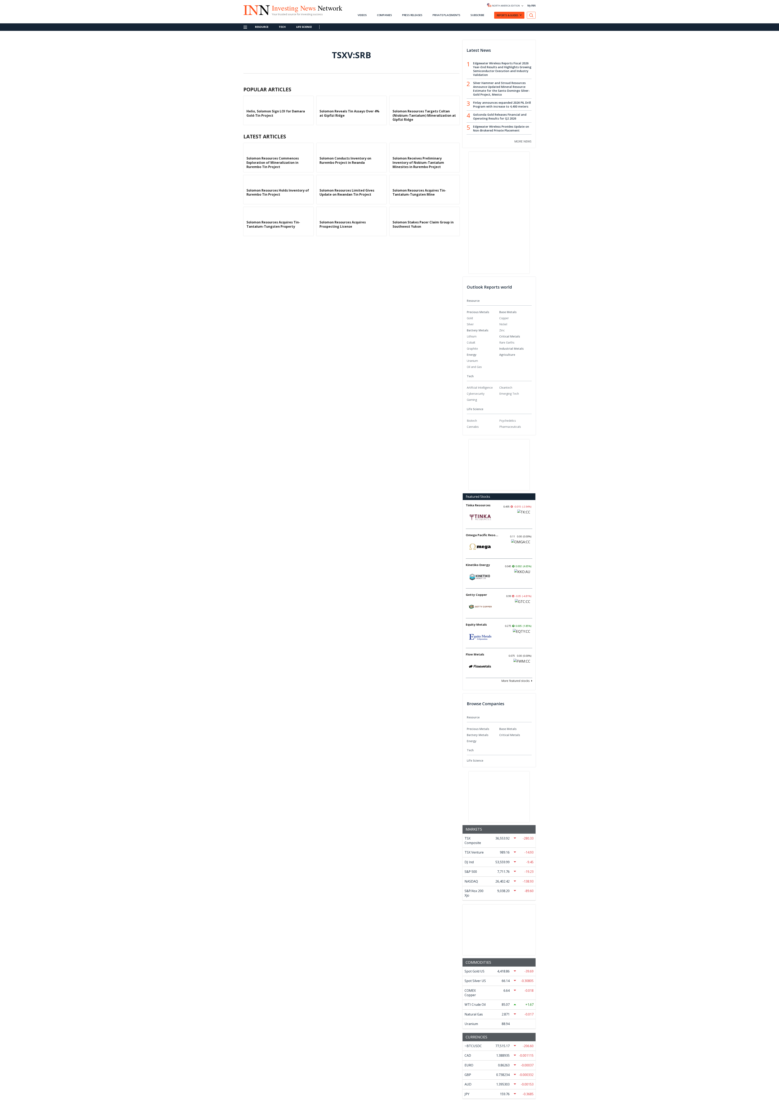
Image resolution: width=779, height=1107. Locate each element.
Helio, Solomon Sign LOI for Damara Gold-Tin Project (275, 113)
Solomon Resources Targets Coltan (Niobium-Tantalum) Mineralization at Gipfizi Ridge (424, 115)
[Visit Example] (531, 15)
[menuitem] (483, 318)
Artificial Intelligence (480, 387)
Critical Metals (509, 336)
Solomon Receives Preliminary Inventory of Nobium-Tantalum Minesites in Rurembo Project (418, 162)
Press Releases (412, 15)
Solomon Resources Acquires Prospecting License (343, 224)
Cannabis (473, 427)
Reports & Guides (507, 15)
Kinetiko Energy (478, 565)
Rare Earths (506, 342)
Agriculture (507, 355)
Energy (472, 355)
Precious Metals (478, 312)
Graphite (472, 348)
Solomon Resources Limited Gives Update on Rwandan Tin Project (347, 192)
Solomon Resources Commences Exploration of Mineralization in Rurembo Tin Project (272, 162)
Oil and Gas (474, 367)
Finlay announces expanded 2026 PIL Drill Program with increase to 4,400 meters (502, 104)
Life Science (304, 27)
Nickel (503, 324)
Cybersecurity (475, 394)
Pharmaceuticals (510, 427)
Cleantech (505, 387)
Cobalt (471, 342)
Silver (470, 324)
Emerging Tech (509, 394)
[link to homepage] (254, 9)
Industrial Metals (511, 348)
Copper (504, 318)
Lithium (472, 336)
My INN (531, 5)
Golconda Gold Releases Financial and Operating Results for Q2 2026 (499, 116)
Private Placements (446, 15)
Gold (470, 318)
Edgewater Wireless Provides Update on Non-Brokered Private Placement (501, 128)
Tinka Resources (478, 505)
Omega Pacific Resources (482, 535)
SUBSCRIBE (477, 15)
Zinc (502, 330)
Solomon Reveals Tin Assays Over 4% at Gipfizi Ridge (349, 113)
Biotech (472, 421)
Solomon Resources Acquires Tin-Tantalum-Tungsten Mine (419, 192)
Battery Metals (477, 330)
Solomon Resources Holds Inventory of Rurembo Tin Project (277, 192)
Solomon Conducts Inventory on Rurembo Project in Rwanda (345, 160)
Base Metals (507, 312)
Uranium (472, 361)
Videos (362, 15)
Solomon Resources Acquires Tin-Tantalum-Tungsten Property (273, 224)
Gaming (472, 400)
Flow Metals (475, 654)
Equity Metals (476, 624)
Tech (282, 27)
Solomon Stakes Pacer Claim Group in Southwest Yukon (423, 224)
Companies (384, 15)
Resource (261, 27)
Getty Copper (476, 595)
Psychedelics (507, 421)
